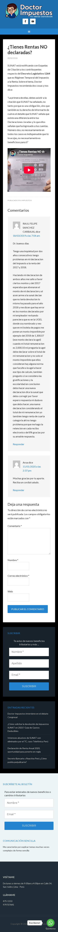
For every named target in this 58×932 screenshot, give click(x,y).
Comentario (15, 525)
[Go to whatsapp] (50, 923)
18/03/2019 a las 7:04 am (26, 235)
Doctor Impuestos (29, 11)
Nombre (13, 560)
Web (10, 591)
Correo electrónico (18, 575)
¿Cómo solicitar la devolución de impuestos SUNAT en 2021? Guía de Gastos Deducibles (28, 727)
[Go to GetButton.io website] (51, 929)
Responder (18, 444)
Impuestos (26, 200)
